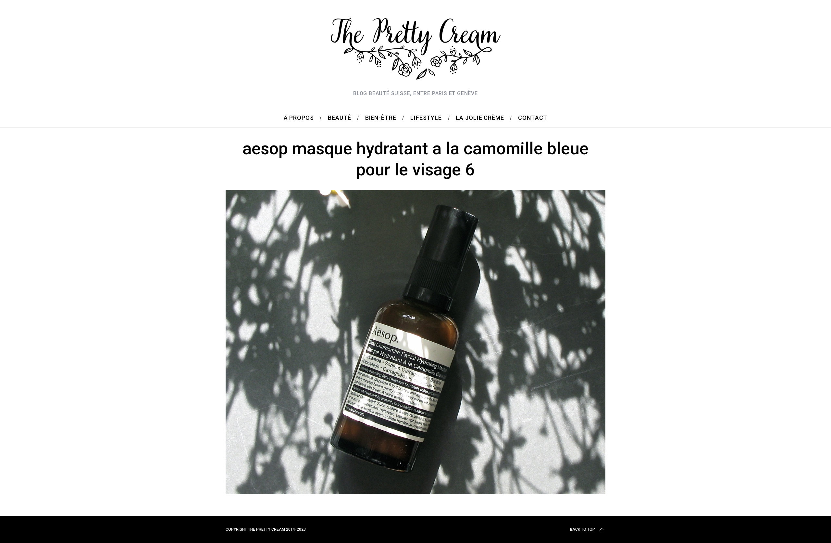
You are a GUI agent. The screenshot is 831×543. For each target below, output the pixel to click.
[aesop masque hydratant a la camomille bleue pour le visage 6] (415, 492)
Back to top (582, 529)
